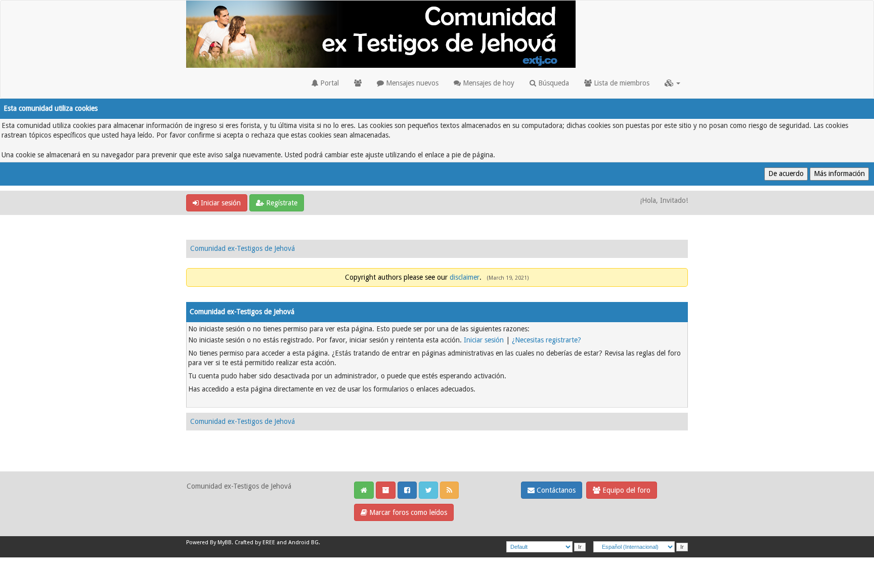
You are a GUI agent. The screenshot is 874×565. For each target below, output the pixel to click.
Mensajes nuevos (411, 83)
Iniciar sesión (220, 203)
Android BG (303, 542)
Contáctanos (555, 490)
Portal (328, 83)
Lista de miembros (620, 83)
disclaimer (464, 277)
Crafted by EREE (255, 542)
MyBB (224, 542)
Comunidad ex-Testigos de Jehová (242, 248)
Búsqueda (552, 83)
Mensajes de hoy (487, 83)
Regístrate (280, 203)
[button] (672, 83)
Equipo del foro (625, 490)
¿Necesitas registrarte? (546, 340)
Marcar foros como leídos (407, 512)
